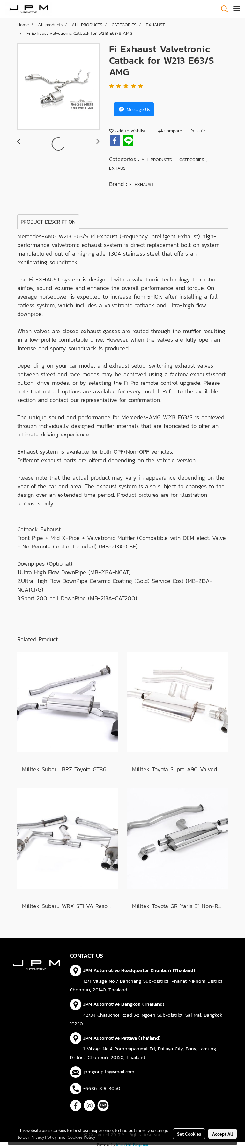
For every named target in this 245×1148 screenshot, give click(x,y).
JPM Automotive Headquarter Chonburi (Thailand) (139, 970)
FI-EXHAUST (141, 184)
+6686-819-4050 (101, 1088)
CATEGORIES (192, 159)
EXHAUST (118, 168)
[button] (222, 8)
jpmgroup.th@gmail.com (108, 1071)
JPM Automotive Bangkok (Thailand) (123, 1004)
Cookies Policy (81, 1137)
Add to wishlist (129, 131)
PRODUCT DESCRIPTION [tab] (48, 222)
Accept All (222, 1134)
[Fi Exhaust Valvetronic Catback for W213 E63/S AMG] (58, 87)
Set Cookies (189, 1134)
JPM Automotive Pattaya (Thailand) (121, 1037)
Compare (172, 131)
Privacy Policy (43, 1137)
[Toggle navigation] (237, 9)
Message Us (137, 109)
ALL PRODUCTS (157, 159)
